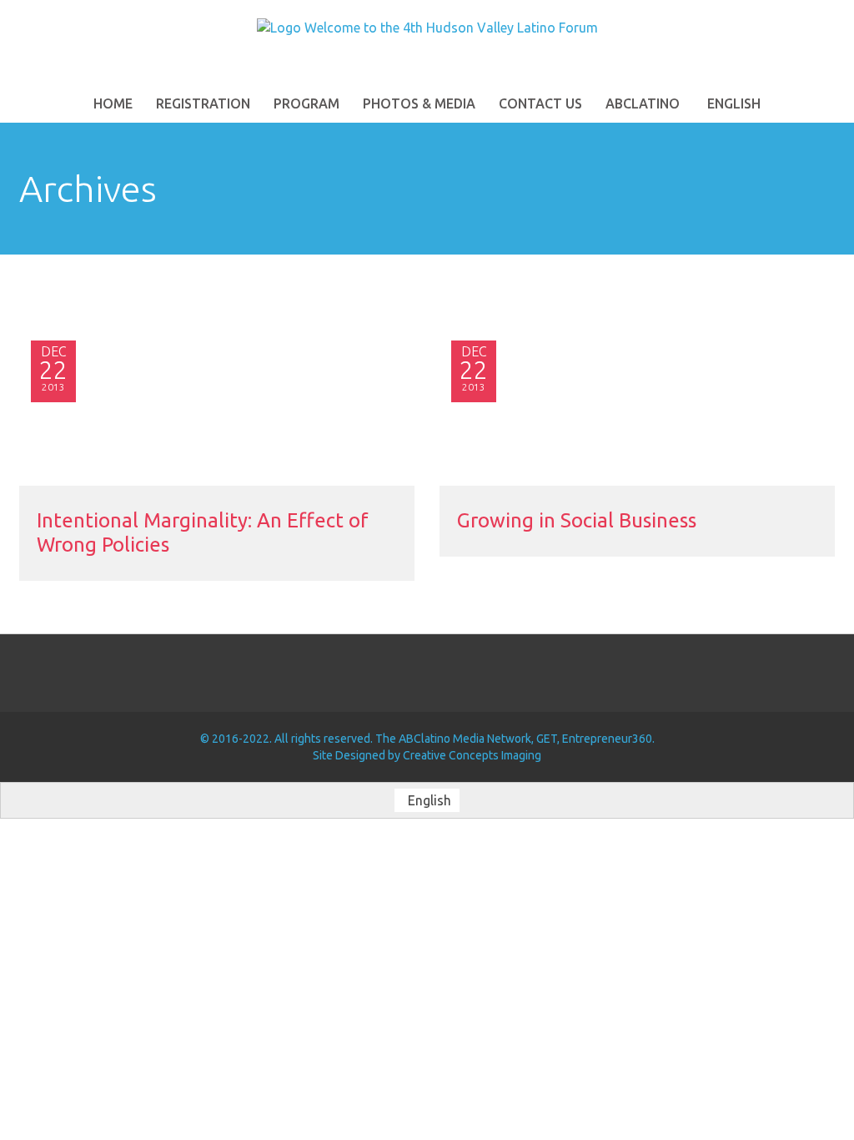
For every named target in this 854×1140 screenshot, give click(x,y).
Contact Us (540, 103)
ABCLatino (642, 103)
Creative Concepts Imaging (472, 755)
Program (306, 103)
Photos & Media (419, 103)
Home (113, 103)
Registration (203, 103)
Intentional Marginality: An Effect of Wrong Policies (203, 532)
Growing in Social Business (576, 520)
